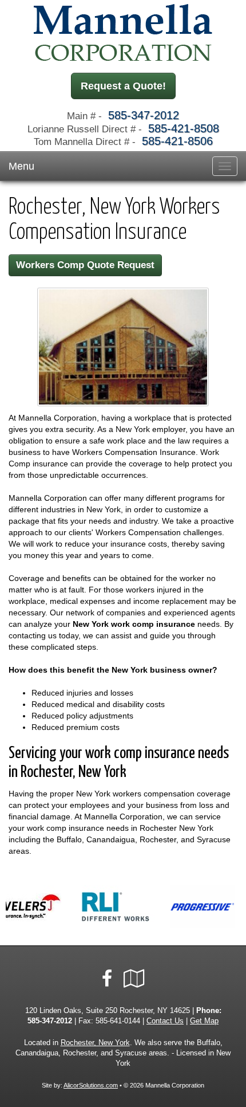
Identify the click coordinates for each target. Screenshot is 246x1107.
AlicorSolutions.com (91, 1085)
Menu (21, 166)
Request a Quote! (123, 86)
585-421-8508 (183, 128)
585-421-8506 (177, 141)
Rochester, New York (95, 1043)
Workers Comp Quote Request (85, 265)
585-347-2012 (143, 115)
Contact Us (165, 1021)
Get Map (204, 1021)
